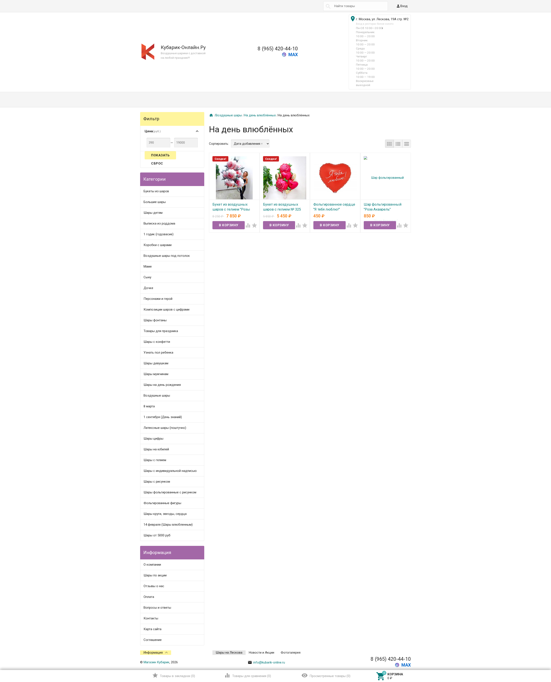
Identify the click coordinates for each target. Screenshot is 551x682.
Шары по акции (155, 575)
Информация (153, 652)
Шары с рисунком (157, 481)
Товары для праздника (161, 331)
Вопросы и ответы (157, 608)
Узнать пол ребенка (158, 352)
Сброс (157, 163)
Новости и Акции (261, 652)
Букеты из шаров (156, 191)
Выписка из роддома (159, 223)
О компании (152, 565)
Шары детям (153, 213)
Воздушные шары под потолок (167, 256)
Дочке (148, 288)
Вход (402, 6)
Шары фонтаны (155, 320)
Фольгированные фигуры (162, 503)
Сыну (147, 277)
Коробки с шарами (158, 245)
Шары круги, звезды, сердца (165, 514)
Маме (148, 266)
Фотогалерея (290, 652)
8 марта (149, 406)
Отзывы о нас (154, 586)
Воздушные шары (157, 395)
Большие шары (155, 202)
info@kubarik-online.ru (266, 662)
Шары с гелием (155, 460)
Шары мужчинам (156, 374)
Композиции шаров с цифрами (166, 309)
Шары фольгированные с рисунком (170, 492)
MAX (293, 54)
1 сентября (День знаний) (163, 417)
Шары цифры (153, 438)
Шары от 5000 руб (157, 535)
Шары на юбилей (156, 449)
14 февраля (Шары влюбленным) (168, 525)
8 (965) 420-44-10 (278, 49)
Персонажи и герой (158, 299)
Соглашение (153, 640)
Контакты (151, 618)
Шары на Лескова (229, 652)
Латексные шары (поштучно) (165, 428)
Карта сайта (152, 629)
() (173, 675)
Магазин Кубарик (156, 662)
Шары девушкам (156, 363)
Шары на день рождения (162, 385)
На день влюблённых (260, 115)
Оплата (149, 597)
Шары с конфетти (157, 342)
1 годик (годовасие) (158, 234)
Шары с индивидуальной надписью (170, 471)
